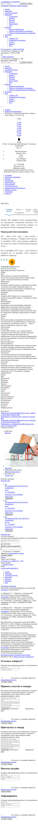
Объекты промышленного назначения (22, 33)
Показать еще (5, 481)
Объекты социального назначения (21, 31)
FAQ (10, 26)
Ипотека (8, 179)
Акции (7, 9)
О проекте (8, 175)
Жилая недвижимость (16, 29)
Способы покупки (11, 13)
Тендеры (12, 22)
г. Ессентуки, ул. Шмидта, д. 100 (12, 561)
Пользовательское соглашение (11, 655)
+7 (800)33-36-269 (7, 564)
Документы (9, 192)
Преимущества (10, 182)
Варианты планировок (13, 177)
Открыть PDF (15, 415)
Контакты (8, 35)
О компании (13, 16)
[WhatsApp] (2, 262)
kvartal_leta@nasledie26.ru (9, 568)
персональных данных (16, 553)
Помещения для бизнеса (17, 40)
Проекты (8, 27)
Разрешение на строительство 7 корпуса (14, 417)
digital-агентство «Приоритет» (23, 657)
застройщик (5, 597)
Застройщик (5, 647)
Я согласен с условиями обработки (12, 552)
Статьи (11, 42)
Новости (12, 20)
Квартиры (8, 11)
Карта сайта (26, 655)
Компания (8, 15)
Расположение (10, 184)
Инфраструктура (10, 190)
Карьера (11, 18)
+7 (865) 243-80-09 (12, 49)
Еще (6, 37)
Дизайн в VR (13, 38)
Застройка (4, 590)
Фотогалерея (13, 24)
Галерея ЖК (9, 181)
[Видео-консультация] (7, 262)
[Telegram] (4, 262)
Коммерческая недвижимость (15, 188)
